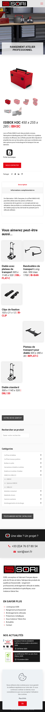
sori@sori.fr (24, 551)
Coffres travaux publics (12, 459)
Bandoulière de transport (31, 271)
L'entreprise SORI (12, 607)
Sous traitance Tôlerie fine (16, 619)
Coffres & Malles (10, 455)
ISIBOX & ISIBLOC (10, 475)
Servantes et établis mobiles (14, 467)
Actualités (10, 622)
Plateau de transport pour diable (33, 351)
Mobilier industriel (10, 491)
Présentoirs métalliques (15, 616)
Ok (22, 703)
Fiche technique (9, 157)
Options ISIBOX (12, 483)
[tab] (22, 185)
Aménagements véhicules (16, 613)
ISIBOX (9, 479)
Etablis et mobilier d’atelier (13, 471)
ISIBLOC (9, 487)
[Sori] (14, 4)
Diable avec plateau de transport (11, 272)
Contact (9, 625)
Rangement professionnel (16, 610)
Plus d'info (22, 698)
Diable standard (11, 390)
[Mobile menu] (42, 4)
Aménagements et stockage (14, 503)
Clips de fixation (11, 312)
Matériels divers (9, 495)
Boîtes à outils (9, 463)
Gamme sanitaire (10, 499)
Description (22, 185)
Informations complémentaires (22, 190)
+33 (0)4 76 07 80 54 (24, 546)
